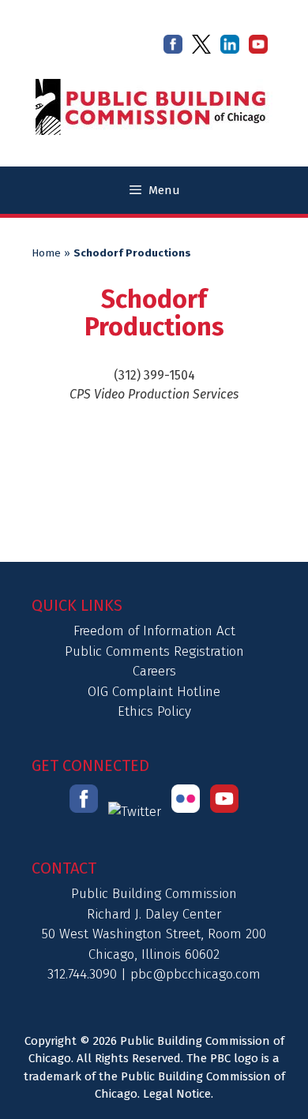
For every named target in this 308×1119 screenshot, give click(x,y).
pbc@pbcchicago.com (195, 974)
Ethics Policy (154, 711)
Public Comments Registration (154, 651)
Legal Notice (177, 1094)
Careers (154, 671)
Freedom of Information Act (154, 631)
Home (46, 253)
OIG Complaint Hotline (154, 691)
